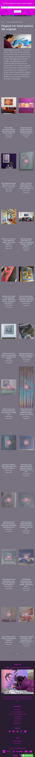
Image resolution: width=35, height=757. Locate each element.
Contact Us (28, 755)
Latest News (17, 664)
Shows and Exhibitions (17, 712)
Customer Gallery (17, 716)
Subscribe (17, 11)
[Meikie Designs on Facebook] (14, 732)
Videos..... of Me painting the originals (18, 714)
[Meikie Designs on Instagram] (21, 732)
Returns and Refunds (17, 741)
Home (2, 22)
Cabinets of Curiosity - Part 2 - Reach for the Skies (17, 667)
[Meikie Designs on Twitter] (10, 732)
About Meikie (17, 709)
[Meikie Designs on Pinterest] (17, 732)
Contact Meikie (17, 718)
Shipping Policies (17, 723)
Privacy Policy (17, 743)
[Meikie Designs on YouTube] (25, 732)
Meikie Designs (22, 748)
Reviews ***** (17, 721)
